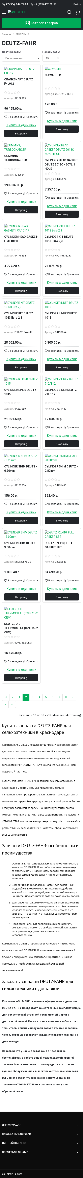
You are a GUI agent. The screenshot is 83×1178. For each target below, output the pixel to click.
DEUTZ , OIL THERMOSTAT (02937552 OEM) (21, 628)
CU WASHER (53, 75)
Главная (6, 34)
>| (12, 704)
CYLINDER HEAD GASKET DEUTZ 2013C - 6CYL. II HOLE (61, 164)
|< (6, 697)
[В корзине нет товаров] (76, 12)
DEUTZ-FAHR (22, 34)
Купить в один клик (21, 125)
